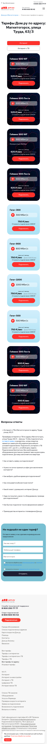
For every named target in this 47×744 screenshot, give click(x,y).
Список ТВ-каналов (9, 693)
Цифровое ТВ (7, 683)
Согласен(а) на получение (22, 569)
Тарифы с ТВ (7, 659)
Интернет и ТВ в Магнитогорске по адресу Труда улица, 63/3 (22, 431)
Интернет (23, 43)
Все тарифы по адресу (10, 662)
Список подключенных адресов (14, 630)
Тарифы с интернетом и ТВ (12, 656)
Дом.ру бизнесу (8, 641)
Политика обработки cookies (21, 736)
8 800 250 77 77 (10, 608)
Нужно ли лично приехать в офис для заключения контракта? (23, 468)
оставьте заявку (8, 441)
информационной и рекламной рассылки (29, 569)
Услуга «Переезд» (9, 698)
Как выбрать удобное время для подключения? (22, 476)
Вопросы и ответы (9, 709)
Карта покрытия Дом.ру (11, 632)
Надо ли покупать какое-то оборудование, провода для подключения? (23, 497)
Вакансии (5, 643)
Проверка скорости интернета (14, 701)
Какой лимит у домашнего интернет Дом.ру (20, 489)
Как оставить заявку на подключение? (18, 461)
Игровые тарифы (8, 664)
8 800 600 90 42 (28, 9)
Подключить (24, 83)
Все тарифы (6, 651)
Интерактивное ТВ (9, 685)
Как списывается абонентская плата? (18, 483)
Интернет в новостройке (11, 677)
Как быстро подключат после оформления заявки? (23, 505)
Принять (7, 740)
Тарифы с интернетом (10, 653)
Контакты (6, 638)
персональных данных (28, 562)
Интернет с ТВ (23, 48)
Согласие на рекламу (20, 726)
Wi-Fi (4, 672)
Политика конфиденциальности (22, 719)
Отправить (23, 574)
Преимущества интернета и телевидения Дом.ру (22, 511)
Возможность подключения (13, 707)
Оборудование (7, 695)
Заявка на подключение (11, 704)
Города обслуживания (10, 627)
